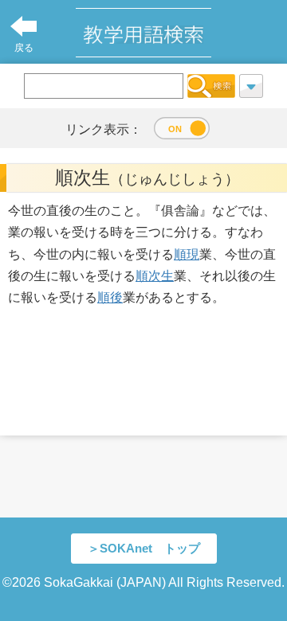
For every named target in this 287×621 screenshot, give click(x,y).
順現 (186, 254)
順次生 (155, 276)
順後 (110, 297)
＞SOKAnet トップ (144, 548)
